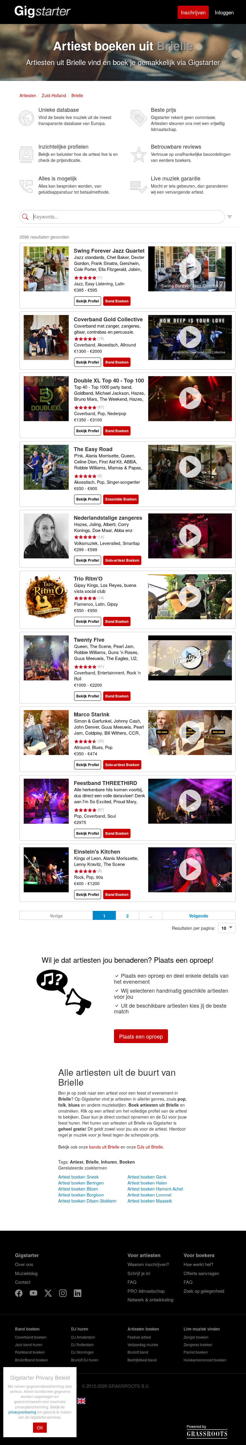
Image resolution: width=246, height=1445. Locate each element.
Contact (22, 1282)
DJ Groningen (82, 1351)
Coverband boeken (30, 1336)
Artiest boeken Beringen (81, 1183)
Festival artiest (139, 1336)
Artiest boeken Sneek (78, 1177)
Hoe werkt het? (198, 1264)
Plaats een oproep (141, 1036)
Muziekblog (26, 1273)
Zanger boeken (196, 1336)
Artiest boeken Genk (147, 1177)
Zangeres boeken (198, 1344)
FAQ (132, 1282)
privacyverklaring (22, 1411)
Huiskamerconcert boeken (205, 1359)
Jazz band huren (28, 1344)
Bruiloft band (138, 1351)
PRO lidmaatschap (146, 1291)
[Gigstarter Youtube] (34, 1294)
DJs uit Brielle (150, 1147)
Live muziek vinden (202, 1329)
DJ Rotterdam (82, 1344)
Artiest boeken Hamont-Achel (155, 1189)
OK (40, 1428)
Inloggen (224, 12)
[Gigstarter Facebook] (19, 1294)
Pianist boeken (196, 1351)
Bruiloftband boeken (31, 1359)
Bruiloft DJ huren (84, 1359)
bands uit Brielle (104, 1147)
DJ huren (79, 1329)
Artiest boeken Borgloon (81, 1195)
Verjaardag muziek (143, 1344)
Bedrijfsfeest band (142, 1359)
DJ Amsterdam (83, 1336)
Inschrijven (193, 12)
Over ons (24, 1264)
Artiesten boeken (143, 1329)
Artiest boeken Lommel (149, 1195)
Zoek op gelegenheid (204, 1291)
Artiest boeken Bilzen (78, 1189)
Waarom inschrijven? (148, 1264)
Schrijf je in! (139, 1273)
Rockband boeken (30, 1351)
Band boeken (27, 1329)
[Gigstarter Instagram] (63, 1294)
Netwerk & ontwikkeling (150, 1299)
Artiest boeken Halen (147, 1183)
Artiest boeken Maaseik (150, 1201)
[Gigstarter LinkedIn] (77, 1294)
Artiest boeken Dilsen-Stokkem (87, 1201)
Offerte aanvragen (201, 1273)
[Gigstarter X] (48, 1294)
